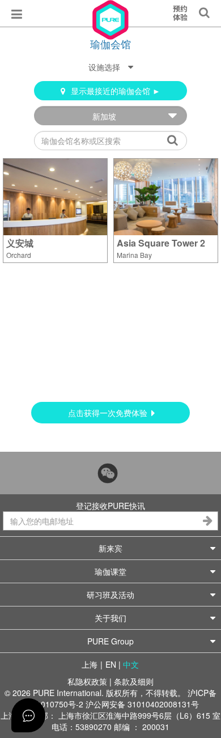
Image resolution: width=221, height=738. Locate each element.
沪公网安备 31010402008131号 (142, 704)
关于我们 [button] (110, 618)
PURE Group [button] (110, 641)
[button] (110, 67)
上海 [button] (89, 664)
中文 (131, 664)
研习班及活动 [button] (110, 594)
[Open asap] (28, 715)
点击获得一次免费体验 (109, 412)
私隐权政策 (87, 681)
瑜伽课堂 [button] (110, 571)
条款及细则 (134, 681)
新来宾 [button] (110, 548)
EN (110, 664)
